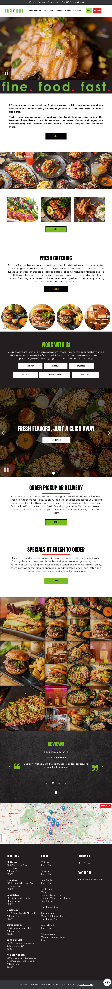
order (56, 522)
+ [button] (4, 836)
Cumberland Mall (50, 375)
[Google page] (89, 863)
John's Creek (81, 375)
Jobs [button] (44, 10)
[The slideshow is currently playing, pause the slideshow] (6, 469)
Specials (37, 10)
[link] (14, 11)
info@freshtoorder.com (90, 879)
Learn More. (86, 984)
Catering (97, 10)
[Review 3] (59, 783)
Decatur (51, 366)
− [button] (4, 840)
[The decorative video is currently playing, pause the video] (6, 74)
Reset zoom (105, 805)
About (52, 10)
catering (56, 289)
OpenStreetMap (106, 842)
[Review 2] (53, 783)
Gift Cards (77, 10)
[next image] (108, 316)
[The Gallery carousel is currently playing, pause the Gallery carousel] (5, 327)
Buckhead (21, 375)
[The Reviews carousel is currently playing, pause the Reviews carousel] (56, 792)
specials (56, 580)
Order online (56, 440)
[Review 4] (65, 783)
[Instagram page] (84, 863)
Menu (31, 10)
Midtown (26, 366)
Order (89, 10)
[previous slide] (2, 432)
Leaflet (96, 842)
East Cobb (77, 366)
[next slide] (109, 432)
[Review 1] (47, 783)
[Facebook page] (80, 863)
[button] (53, 473)
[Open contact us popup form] (107, 982)
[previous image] (4, 316)
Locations (60, 10)
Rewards (68, 10)
